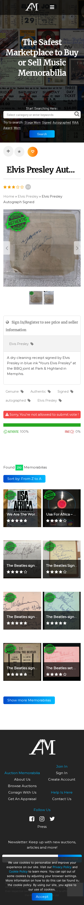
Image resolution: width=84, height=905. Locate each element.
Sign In (61, 773)
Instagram (41, 819)
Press (42, 826)
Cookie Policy (18, 871)
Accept (42, 896)
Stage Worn (32, 122)
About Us (22, 779)
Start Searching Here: (42, 108)
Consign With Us (22, 792)
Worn (17, 128)
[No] (78, 881)
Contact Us (61, 799)
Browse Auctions (22, 786)
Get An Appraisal (22, 799)
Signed (46, 122)
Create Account (61, 779)
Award (7, 128)
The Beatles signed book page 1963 (37, 617)
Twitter (52, 819)
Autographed (62, 122)
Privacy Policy (62, 867)
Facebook (31, 819)
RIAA (75, 122)
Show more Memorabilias (29, 700)
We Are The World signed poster (34, 514)
